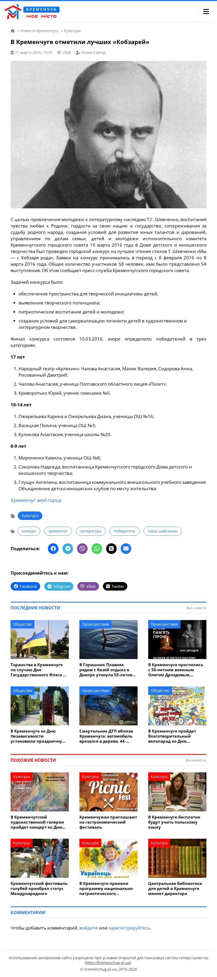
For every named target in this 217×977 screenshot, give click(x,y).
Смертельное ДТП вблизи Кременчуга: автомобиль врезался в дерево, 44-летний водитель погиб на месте (107, 736)
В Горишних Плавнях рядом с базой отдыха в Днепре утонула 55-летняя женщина (107, 669)
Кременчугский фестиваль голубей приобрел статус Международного (39, 888)
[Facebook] (53, 548)
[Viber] (82, 548)
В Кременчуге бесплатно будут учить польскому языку (174, 822)
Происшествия (95, 624)
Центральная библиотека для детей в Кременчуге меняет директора (175, 888)
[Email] (126, 548)
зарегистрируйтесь (129, 928)
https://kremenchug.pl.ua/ (108, 962)
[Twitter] (111, 548)
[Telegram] (67, 548)
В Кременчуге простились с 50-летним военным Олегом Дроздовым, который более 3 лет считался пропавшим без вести (175, 669)
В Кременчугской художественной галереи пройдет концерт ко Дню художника (37, 822)
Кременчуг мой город (36, 500)
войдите (88, 928)
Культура (30, 515)
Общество (22, 624)
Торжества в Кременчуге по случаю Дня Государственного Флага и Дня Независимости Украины (38, 669)
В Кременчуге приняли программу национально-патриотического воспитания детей (106, 888)
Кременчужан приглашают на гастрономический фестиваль (108, 822)
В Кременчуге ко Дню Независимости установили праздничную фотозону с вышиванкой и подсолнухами (38, 736)
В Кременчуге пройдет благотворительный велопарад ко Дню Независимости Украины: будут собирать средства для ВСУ (175, 736)
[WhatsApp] (97, 548)
